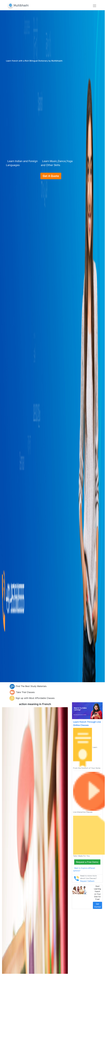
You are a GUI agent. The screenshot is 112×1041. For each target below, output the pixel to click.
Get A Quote (51, 176)
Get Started (97, 905)
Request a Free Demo (87, 862)
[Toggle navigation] (94, 5)
